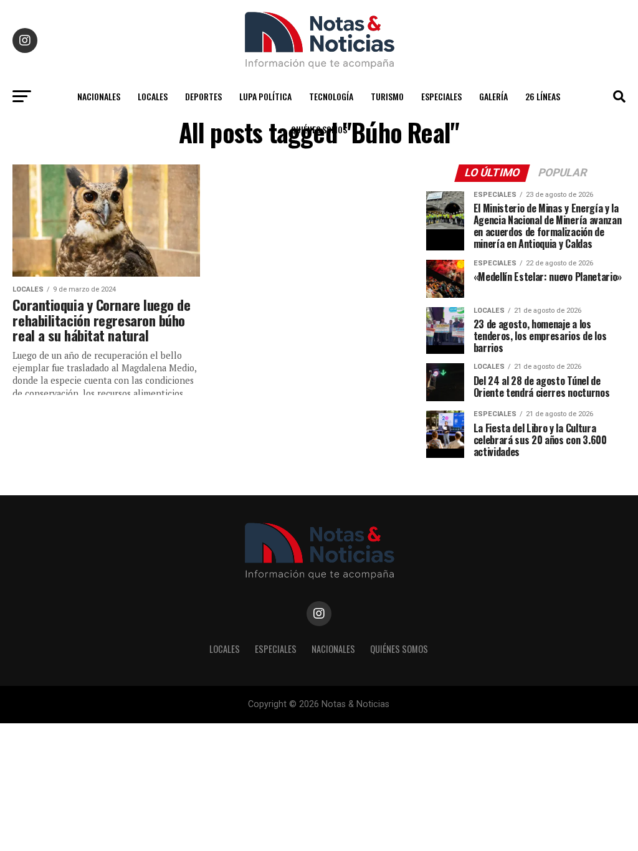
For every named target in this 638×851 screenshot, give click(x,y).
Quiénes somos (319, 129)
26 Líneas (542, 96)
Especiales (441, 96)
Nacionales (98, 96)
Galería (493, 96)
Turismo (387, 96)
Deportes (203, 96)
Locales (153, 96)
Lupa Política (265, 96)
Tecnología (331, 96)
